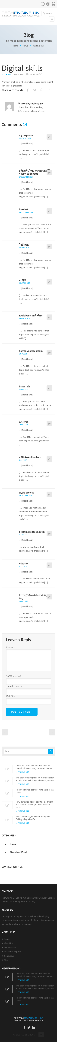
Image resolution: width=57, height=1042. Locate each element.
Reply (49, 137)
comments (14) (36, 74)
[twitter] (48, 4)
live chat (23, 209)
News (25, 45)
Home (15, 45)
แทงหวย (23, 421)
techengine (18, 74)
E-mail (14, 686)
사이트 (23, 280)
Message (10, 647)
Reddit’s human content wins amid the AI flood (35, 791)
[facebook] (43, 4)
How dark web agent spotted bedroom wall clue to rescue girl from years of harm (34, 805)
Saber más (24, 386)
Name (13, 676)
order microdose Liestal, (32, 531)
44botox (23, 563)
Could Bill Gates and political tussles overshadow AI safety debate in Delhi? (34, 767)
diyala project (26, 492)
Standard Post (18, 852)
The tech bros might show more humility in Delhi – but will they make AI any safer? (35, 779)
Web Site (10, 696)
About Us (8, 943)
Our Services (10, 947)
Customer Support (13, 951)
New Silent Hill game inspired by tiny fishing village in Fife (33, 818)
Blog (6, 960)
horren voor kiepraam (31, 350)
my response (26, 135)
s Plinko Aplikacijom (30, 457)
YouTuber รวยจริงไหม (31, 315)
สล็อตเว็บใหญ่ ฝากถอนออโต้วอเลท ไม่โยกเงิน (34, 172)
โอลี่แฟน (24, 244)
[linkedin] (53, 4)
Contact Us (9, 955)
